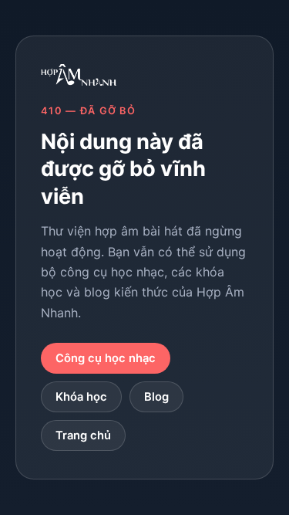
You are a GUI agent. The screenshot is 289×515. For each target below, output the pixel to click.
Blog (156, 397)
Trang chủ (83, 435)
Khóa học (81, 397)
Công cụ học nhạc (105, 358)
